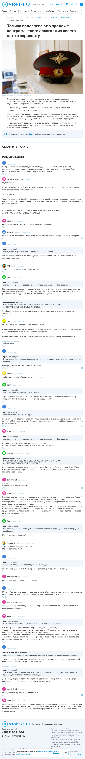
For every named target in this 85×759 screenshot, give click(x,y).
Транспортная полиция (56, 17)
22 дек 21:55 (21, 431)
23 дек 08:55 (21, 616)
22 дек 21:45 (16, 385)
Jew (9, 321)
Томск (5, 11)
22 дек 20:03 (12, 164)
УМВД (45, 17)
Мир (20, 11)
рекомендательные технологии (48, 751)
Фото (26, 11)
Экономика (63, 11)
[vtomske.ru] (16, 4)
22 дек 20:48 (20, 266)
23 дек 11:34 (22, 689)
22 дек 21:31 (19, 374)
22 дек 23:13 (30, 543)
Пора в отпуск (37, 11)
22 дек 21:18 (20, 321)
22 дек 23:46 (22, 577)
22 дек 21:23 (12, 352)
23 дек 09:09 (12, 648)
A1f (8, 266)
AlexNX (10, 232)
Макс (31, 134)
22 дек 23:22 (12, 558)
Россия (13, 11)
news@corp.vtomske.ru (13, 736)
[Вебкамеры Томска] (67, 4)
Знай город (51, 11)
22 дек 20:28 (26, 232)
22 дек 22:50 (21, 493)
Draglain (10, 453)
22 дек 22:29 (22, 480)
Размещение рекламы (52, 724)
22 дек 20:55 (16, 277)
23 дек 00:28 (12, 589)
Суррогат (69, 17)
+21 (52, 4)
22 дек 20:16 (21, 221)
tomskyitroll (12, 480)
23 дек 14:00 (21, 701)
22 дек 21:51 (11, 408)
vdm (9, 221)
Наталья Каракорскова (15, 20)
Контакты (36, 724)
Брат (9, 277)
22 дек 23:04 (16, 521)
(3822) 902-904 (13, 732)
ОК (66, 753)
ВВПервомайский (15, 179)
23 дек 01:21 (22, 602)
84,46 (59, 4)
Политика (74, 11)
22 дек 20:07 (27, 179)
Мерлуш (10, 373)
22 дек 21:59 (27, 453)
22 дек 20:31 (12, 245)
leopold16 (11, 543)
